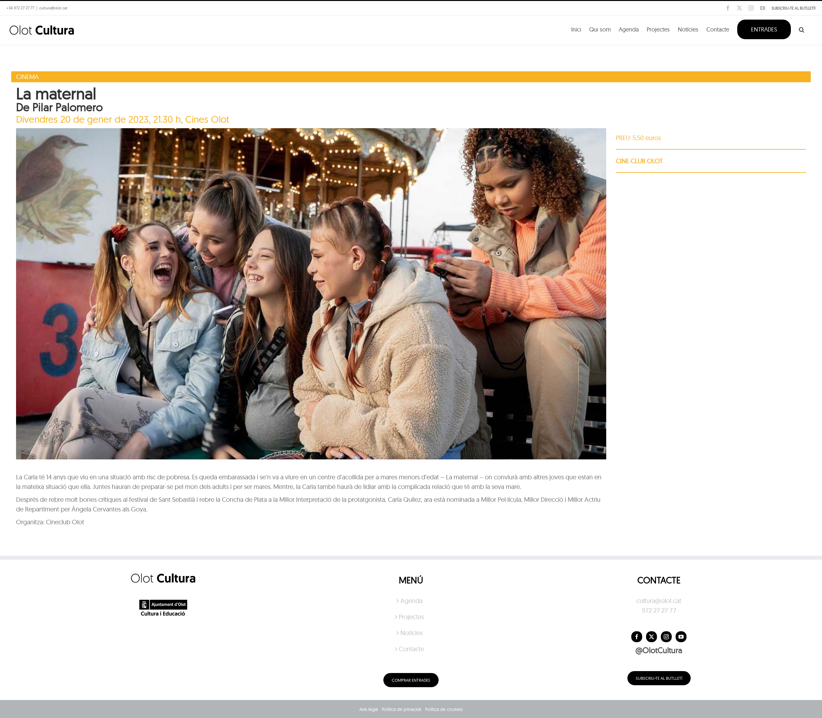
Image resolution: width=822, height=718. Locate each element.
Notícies (411, 633)
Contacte (411, 649)
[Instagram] (666, 636)
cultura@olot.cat (658, 601)
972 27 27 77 (659, 610)
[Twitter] (651, 636)
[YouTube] (681, 636)
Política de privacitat (401, 709)
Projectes (411, 617)
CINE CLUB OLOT (639, 161)
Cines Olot (207, 119)
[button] (801, 28)
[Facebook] (636, 636)
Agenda (411, 601)
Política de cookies (444, 709)
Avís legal (368, 709)
